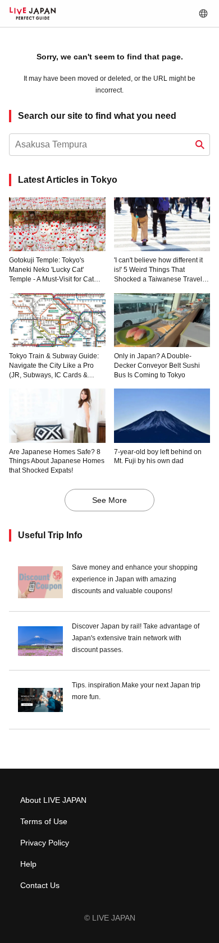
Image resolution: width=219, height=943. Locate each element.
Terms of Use (43, 821)
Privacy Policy (44, 842)
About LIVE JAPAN (53, 800)
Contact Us (40, 885)
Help (28, 863)
